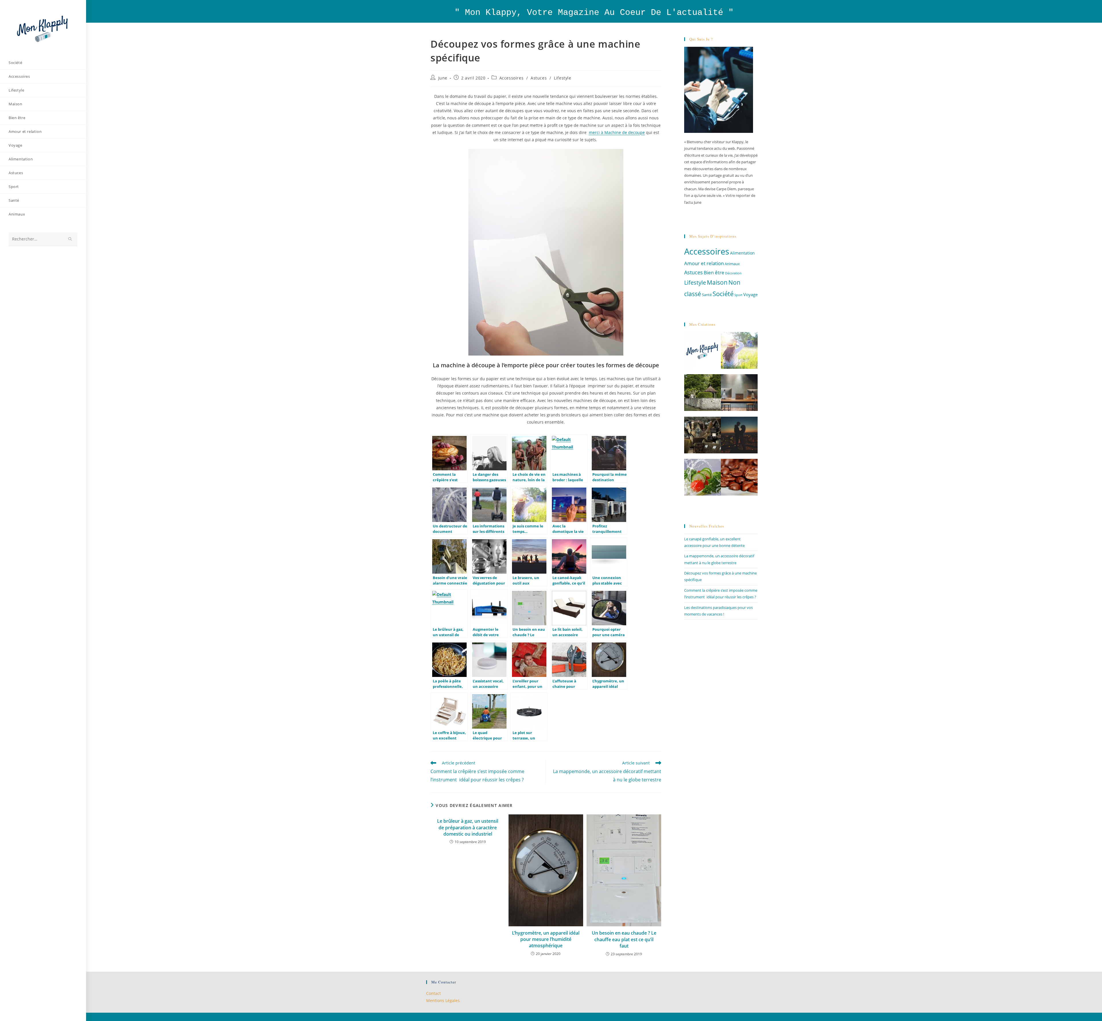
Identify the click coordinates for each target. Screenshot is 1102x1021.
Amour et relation (704, 263)
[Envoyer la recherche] (70, 239)
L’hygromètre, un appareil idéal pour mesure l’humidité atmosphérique (545, 939)
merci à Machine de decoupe (617, 132)
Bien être (714, 272)
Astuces (539, 78)
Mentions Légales (443, 1000)
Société (723, 293)
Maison (717, 282)
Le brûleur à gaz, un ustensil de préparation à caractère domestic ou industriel (467, 827)
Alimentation (742, 253)
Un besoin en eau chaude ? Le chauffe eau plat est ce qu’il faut (624, 939)
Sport (738, 295)
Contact (433, 993)
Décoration (733, 273)
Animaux (732, 263)
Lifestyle (562, 78)
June (442, 78)
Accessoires (511, 78)
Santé (707, 294)
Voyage (750, 294)
